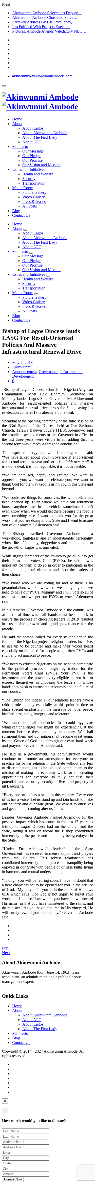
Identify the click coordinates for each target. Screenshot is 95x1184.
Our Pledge (31, 156)
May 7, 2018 (22, 362)
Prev (5, 948)
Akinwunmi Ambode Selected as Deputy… (47, 13)
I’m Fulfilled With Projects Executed (41, 26)
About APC (31, 142)
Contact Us (21, 215)
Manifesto (20, 146)
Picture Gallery (34, 192)
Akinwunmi (21, 367)
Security (28, 178)
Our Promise (32, 160)
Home (17, 119)
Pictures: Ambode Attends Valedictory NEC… (49, 31)
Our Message (33, 151)
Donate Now (13, 1179)
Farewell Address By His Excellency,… (44, 22)
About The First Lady (39, 137)
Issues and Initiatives (28, 169)
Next (6, 953)
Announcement (24, 371)
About (17, 123)
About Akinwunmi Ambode (44, 133)
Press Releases (34, 201)
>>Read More (13, 986)
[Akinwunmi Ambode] (40, 101)
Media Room (22, 188)
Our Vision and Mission (41, 165)
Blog (16, 211)
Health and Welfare (37, 174)
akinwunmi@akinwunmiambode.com (42, 76)
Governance (48, 371)
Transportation (33, 183)
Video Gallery (33, 197)
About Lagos (32, 128)
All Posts (29, 206)
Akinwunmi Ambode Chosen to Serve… (45, 17)
